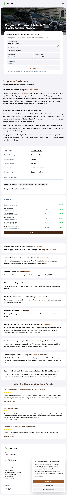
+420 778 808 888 (11, 455)
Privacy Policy (9, 476)
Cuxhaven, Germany (38, 155)
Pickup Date (12, 54)
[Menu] (63, 4)
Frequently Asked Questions (13, 472)
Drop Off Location (13, 48)
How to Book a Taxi (10, 470)
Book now (33, 233)
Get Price (33, 68)
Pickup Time (39, 54)
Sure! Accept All (48, 481)
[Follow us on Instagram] (9, 489)
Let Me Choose (48, 485)
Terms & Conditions (10, 474)
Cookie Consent (9, 478)
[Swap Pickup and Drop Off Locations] (58, 46)
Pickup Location (13, 41)
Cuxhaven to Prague (38, 172)
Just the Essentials (48, 489)
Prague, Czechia (36, 151)
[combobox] (33, 43)
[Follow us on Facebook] (6, 489)
